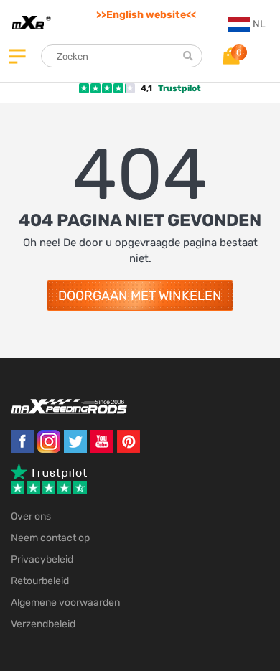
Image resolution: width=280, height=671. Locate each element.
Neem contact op (50, 538)
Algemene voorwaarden (65, 602)
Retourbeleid (40, 581)
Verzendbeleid (43, 624)
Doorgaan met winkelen (140, 296)
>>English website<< (146, 15)
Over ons (31, 516)
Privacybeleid (42, 559)
